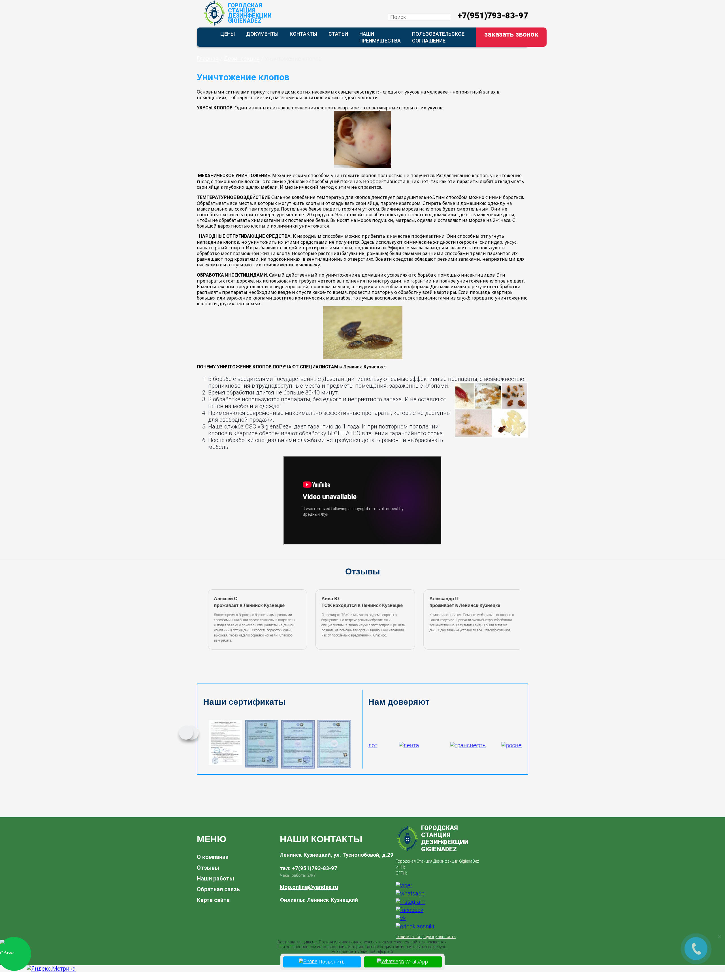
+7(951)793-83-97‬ (492, 15)
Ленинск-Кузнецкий (332, 900)
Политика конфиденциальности (426, 936)
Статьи (338, 34)
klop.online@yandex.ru (309, 887)
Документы (262, 34)
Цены (227, 34)
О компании (213, 857)
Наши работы (215, 878)
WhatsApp (416, 962)
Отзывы (208, 867)
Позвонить (331, 962)
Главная (208, 58)
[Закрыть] (719, 936)
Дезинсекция (242, 58)
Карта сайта (213, 900)
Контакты (303, 34)
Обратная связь (218, 889)
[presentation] (205, 618)
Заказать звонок (511, 34)
